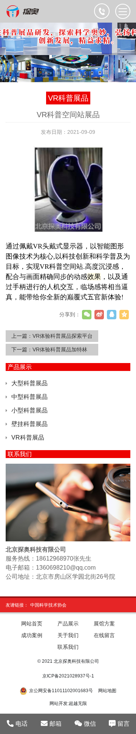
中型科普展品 (29, 397)
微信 (90, 723)
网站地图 (107, 690)
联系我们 (68, 647)
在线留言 (104, 635)
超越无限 (78, 703)
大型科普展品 (29, 383)
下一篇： (49, 349)
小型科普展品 (29, 410)
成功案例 (31, 635)
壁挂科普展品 (29, 424)
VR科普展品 (27, 437)
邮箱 (55, 723)
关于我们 (68, 635)
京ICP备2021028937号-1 (68, 676)
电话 (21, 723)
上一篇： (52, 336)
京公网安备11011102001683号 (61, 690)
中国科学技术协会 (48, 605)
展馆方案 (104, 624)
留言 (123, 723)
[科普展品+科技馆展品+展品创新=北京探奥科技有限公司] (23, 11)
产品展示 (68, 624)
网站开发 (58, 703)
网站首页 (31, 624)
